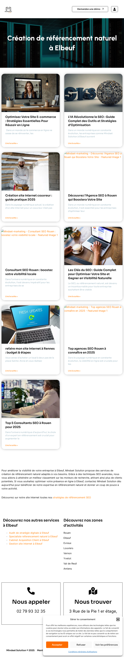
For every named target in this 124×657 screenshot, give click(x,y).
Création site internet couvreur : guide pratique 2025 (28, 197)
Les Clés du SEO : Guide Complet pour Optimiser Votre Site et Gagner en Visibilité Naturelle (92, 274)
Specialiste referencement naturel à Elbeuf (33, 536)
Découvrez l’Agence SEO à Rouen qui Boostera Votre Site (92, 197)
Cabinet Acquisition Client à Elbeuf (29, 540)
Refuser (81, 644)
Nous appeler (31, 601)
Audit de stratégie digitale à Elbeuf (29, 532)
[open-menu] (59, 9)
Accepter (57, 644)
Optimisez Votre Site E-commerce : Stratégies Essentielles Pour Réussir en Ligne (30, 121)
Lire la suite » (11, 143)
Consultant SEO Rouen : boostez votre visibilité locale (29, 272)
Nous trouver (93, 601)
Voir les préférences (106, 644)
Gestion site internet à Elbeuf (25, 543)
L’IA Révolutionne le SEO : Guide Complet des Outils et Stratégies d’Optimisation (92, 121)
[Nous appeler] (31, 591)
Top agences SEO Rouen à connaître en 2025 (87, 351)
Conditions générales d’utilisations (82, 652)
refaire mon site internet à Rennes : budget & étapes (30, 351)
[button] (117, 619)
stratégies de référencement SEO (72, 497)
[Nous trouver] (93, 591)
